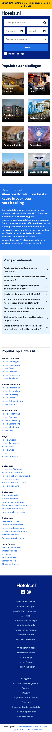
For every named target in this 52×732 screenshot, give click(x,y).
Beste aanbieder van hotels (26, 707)
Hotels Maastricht (11, 413)
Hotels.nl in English (26, 666)
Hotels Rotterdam (11, 391)
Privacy (26, 692)
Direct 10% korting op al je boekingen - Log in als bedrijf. (26, 4)
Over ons (26, 702)
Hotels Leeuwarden (11, 365)
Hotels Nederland (26, 652)
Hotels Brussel (9, 439)
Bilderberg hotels (10, 564)
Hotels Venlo (8, 430)
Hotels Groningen (10, 361)
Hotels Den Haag (10, 394)
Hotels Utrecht (9, 397)
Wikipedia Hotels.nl (26, 716)
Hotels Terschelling (11, 374)
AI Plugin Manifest (16, 729)
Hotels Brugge (9, 449)
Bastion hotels (9, 560)
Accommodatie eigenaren (26, 683)
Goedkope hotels (10, 521)
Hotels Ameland (10, 378)
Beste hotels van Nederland (15, 505)
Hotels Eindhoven (10, 417)
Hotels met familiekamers (14, 531)
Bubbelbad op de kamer (14, 482)
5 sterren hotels (10, 498)
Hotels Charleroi (10, 456)
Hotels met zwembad (12, 472)
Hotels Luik (7, 453)
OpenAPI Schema (41, 727)
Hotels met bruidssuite (13, 528)
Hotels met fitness (11, 479)
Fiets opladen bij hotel (13, 508)
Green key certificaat (26, 629)
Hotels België (26, 657)
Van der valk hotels (11, 547)
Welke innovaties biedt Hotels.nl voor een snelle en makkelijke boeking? (23, 327)
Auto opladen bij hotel (13, 538)
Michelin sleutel (26, 634)
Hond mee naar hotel (12, 524)
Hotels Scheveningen (12, 401)
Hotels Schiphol (9, 404)
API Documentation (24, 727)
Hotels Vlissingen (10, 427)
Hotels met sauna (10, 485)
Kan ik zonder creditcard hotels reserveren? (20, 269)
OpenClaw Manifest (34, 729)
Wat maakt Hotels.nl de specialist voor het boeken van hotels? (24, 310)
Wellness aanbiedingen (26, 620)
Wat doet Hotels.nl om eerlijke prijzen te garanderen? (24, 319)
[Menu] (47, 12)
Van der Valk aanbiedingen (26, 611)
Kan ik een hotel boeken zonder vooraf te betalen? (24, 278)
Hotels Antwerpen (11, 443)
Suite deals (26, 615)
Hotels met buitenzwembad (16, 475)
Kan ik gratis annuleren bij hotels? (22, 294)
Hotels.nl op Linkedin (26, 711)
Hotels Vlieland (9, 371)
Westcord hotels (10, 550)
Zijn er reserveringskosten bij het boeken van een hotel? (21, 287)
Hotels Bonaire (26, 662)
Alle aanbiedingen (26, 606)
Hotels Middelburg (11, 420)
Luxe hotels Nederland (13, 501)
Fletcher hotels (9, 557)
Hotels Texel (8, 368)
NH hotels (6, 554)
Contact (26, 688)
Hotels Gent (8, 446)
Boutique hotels (10, 495)
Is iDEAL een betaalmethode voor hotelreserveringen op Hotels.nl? (22, 301)
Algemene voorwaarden (26, 697)
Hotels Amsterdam (11, 387)
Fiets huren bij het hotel (13, 511)
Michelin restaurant (26, 639)
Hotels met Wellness (12, 469)
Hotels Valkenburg (11, 423)
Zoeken (26, 47)
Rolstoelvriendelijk (11, 534)
